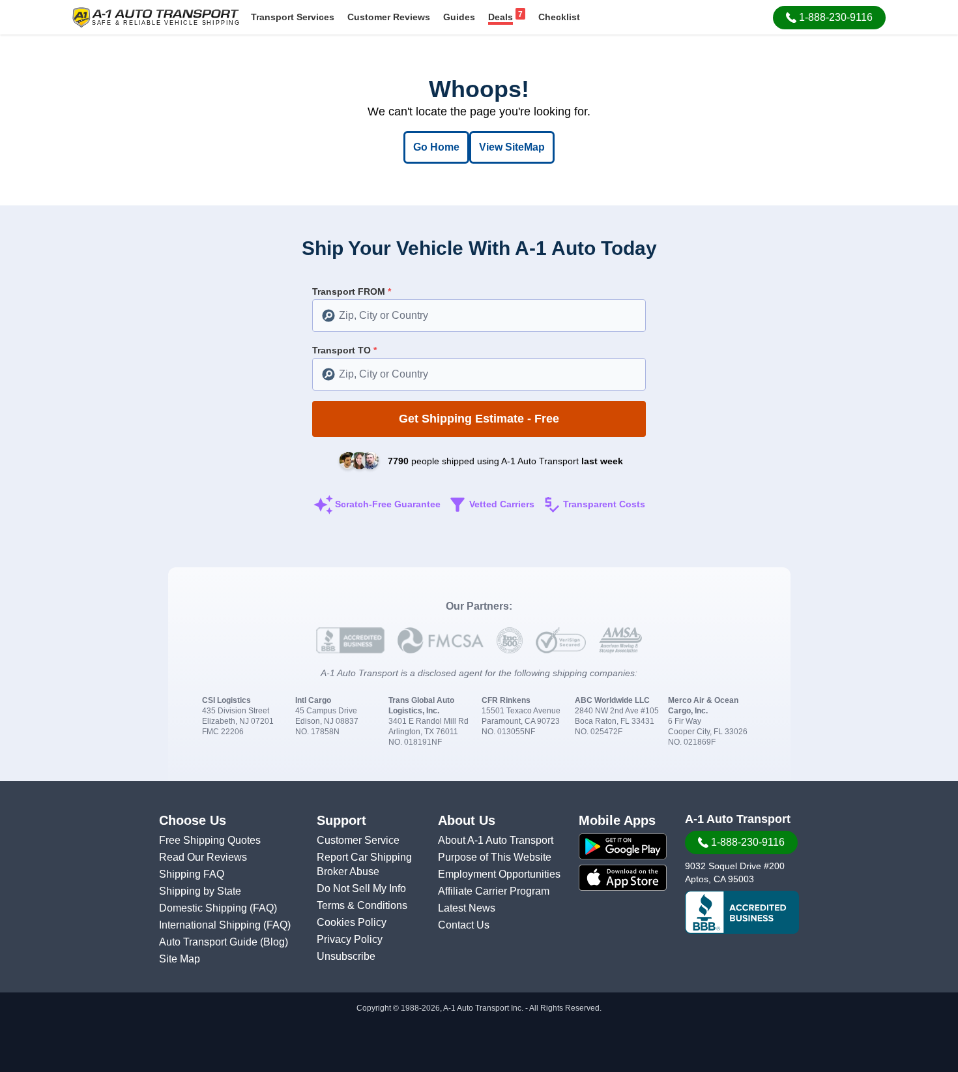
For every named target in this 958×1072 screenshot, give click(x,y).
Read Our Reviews (203, 857)
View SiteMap (512, 147)
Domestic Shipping (204, 908)
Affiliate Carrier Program (493, 891)
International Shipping (211, 925)
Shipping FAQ (191, 874)
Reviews (388, 17)
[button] (829, 17)
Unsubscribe (346, 956)
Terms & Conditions (362, 905)
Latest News (466, 908)
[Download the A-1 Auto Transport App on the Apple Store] (623, 878)
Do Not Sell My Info (361, 888)
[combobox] (479, 315)
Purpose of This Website (494, 857)
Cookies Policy (351, 922)
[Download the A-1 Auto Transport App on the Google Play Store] (623, 846)
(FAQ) (263, 908)
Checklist (559, 17)
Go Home (436, 147)
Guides (459, 17)
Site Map (179, 958)
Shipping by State (200, 891)
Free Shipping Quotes (210, 840)
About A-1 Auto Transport (495, 840)
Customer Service (358, 840)
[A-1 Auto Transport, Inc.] (155, 16)
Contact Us (463, 925)
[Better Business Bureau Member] (742, 912)
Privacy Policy (350, 939)
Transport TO (344, 350)
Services (292, 17)
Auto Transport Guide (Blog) (223, 941)
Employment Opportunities (499, 874)
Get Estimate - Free (479, 418)
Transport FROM (351, 291)
